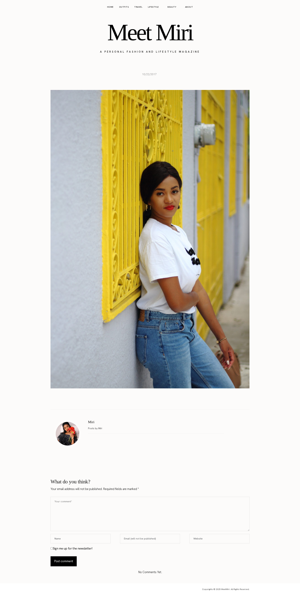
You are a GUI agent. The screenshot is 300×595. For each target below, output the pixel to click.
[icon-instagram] (280, 7)
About (189, 7)
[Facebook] (139, 400)
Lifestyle (153, 7)
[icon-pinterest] (287, 7)
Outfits (124, 7)
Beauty (172, 7)
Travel (138, 7)
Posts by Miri (95, 428)
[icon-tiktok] (293, 7)
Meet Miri (150, 32)
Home (110, 7)
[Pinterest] (153, 400)
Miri (91, 422)
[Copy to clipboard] (160, 400)
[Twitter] (146, 400)
